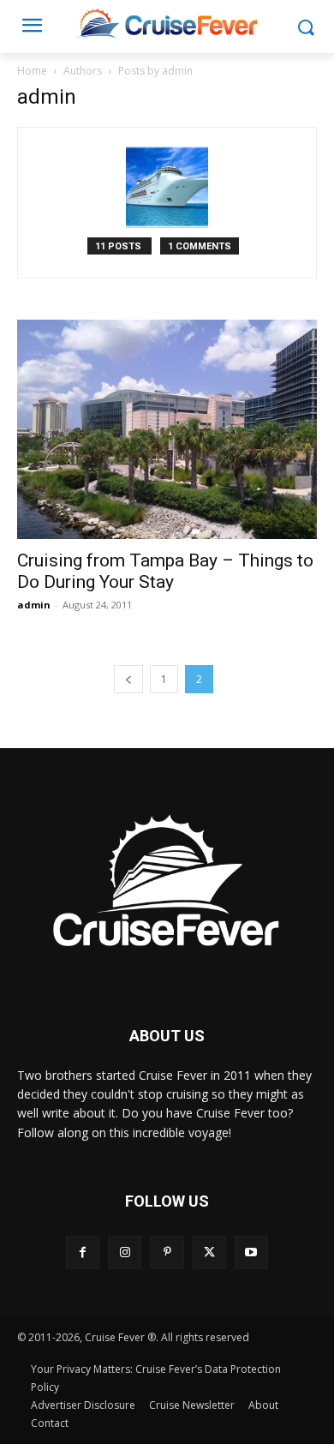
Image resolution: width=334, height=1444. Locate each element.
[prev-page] (128, 679)
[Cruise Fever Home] (167, 23)
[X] (209, 1252)
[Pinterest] (166, 1252)
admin (34, 604)
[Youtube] (251, 1252)
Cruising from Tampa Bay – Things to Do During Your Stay (165, 571)
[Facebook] (82, 1252)
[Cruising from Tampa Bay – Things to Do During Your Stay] (167, 429)
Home (32, 70)
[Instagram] (124, 1252)
